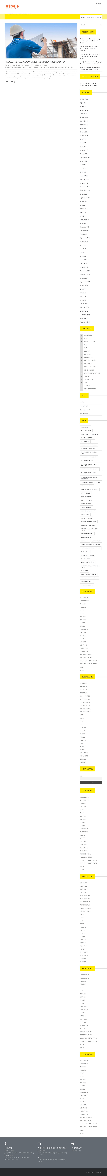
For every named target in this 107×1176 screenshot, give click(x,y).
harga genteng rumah (88, 511)
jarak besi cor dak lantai (89, 521)
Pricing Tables (85, 708)
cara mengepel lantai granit (90, 469)
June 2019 (83, 293)
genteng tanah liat (87, 500)
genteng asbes (86, 493)
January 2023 (84, 150)
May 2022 (83, 168)
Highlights (84, 753)
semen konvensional (88, 555)
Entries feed (83, 406)
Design (86, 351)
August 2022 (84, 161)
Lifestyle (87, 363)
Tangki (86, 376)
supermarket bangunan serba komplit (90, 566)
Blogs (98, 4)
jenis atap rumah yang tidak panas (89, 529)
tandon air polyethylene (89, 574)
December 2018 (85, 315)
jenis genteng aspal (87, 533)
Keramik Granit (90, 360)
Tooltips (83, 740)
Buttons (83, 616)
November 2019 (85, 274)
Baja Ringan (88, 335)
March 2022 (83, 176)
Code (82, 721)
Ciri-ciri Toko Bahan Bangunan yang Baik (18, 67)
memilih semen (97, 541)
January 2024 (84, 125)
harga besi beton (87, 503)
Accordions (84, 597)
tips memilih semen (87, 581)
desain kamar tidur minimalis (90, 489)
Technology (89, 379)
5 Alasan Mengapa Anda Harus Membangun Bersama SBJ (35, 62)
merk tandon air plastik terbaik (91, 544)
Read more (9, 82)
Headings (83, 683)
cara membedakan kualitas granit (89, 453)
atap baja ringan (86, 430)
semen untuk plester (88, 562)
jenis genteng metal (87, 537)
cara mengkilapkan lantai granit (91, 482)
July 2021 (82, 205)
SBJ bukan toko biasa (38, 67)
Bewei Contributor (23, 65)
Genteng (87, 354)
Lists (82, 715)
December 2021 (85, 187)
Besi (85, 338)
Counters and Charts (88, 661)
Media (82, 667)
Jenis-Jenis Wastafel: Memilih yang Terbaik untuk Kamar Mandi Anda (90, 63)
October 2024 (84, 114)
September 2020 (85, 238)
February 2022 (84, 179)
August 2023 (84, 136)
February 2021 (84, 220)
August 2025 (84, 99)
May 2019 (83, 296)
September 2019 (85, 282)
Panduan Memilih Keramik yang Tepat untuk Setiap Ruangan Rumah (90, 41)
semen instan (85, 551)
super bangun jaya (51, 67)
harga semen (85, 514)
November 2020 (85, 231)
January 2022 (84, 183)
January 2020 (84, 267)
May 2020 (83, 252)
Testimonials (85, 702)
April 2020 (83, 256)
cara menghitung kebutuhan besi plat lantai (91, 473)
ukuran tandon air (87, 585)
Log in (82, 402)
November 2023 (85, 128)
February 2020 (84, 263)
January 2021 (84, 223)
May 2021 (83, 212)
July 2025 (82, 103)
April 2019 (83, 300)
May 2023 (83, 143)
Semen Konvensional (92, 373)
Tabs (81, 610)
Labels (82, 623)
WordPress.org (84, 414)
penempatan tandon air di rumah (91, 548)
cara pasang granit (87, 486)
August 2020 (84, 242)
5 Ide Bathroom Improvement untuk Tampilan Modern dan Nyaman (89, 48)
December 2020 (85, 227)
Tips (85, 382)
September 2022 (85, 157)
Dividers (83, 759)
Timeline (83, 727)
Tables (82, 734)
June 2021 (83, 209)
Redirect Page (89, 367)
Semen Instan (89, 370)
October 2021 (84, 194)
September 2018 (85, 322)
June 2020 (83, 249)
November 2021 (85, 190)
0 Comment (35, 65)
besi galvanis (85, 441)
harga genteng (86, 507)
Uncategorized (90, 389)
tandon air (85, 570)
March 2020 (83, 260)
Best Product (89, 341)
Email (81, 776)
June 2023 (83, 139)
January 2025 (84, 110)
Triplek (87, 386)
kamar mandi (89, 357)
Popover (83, 746)
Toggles (83, 604)
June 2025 (83, 106)
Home (83, 17)
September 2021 (85, 198)
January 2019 (84, 311)
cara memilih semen (87, 460)
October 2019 (84, 278)
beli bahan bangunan (88, 437)
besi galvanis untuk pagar (89, 445)
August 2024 (84, 117)
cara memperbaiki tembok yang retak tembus (90, 465)
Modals (83, 635)
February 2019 (84, 307)
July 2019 (82, 289)
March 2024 (83, 121)
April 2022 (83, 172)
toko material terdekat (65, 67)
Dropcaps (84, 689)
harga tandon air (87, 518)
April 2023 (83, 147)
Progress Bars (86, 654)
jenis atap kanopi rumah (88, 525)
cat (85, 348)
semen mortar (86, 558)
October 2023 (84, 132)
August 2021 (84, 201)
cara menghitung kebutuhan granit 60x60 (89, 478)
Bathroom (95, 434)
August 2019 (84, 285)
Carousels (84, 629)
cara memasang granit (88, 448)
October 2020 (84, 234)
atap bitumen (85, 434)
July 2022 (82, 165)
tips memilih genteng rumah (90, 578)
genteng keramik (87, 496)
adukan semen (86, 427)
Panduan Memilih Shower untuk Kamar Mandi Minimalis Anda (90, 69)
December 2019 (85, 271)
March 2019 (83, 304)
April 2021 (83, 216)
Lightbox (83, 642)
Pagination (84, 648)
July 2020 (82, 245)
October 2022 (84, 154)
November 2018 (85, 318)
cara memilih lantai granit (89, 457)
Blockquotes (85, 696)
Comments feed (85, 410)
